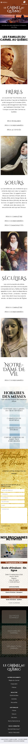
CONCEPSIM (22, 741)
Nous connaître (14, 216)
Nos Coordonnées (14, 380)
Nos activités (14, 130)
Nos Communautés (14, 225)
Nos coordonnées (14, 125)
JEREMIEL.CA (11, 741)
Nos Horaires (14, 121)
